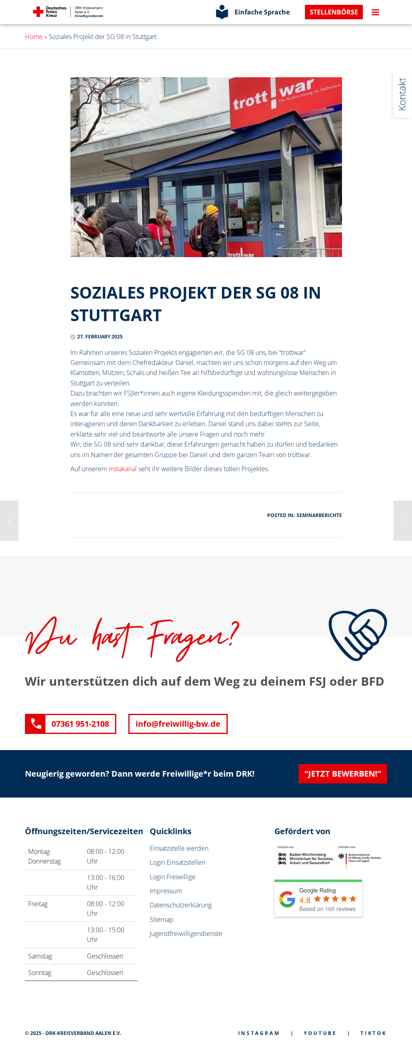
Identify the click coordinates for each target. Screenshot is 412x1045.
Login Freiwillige (173, 876)
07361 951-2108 (80, 723)
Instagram (259, 1033)
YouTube (320, 1033)
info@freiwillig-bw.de (178, 723)
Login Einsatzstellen (177, 862)
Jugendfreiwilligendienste (186, 933)
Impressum (166, 890)
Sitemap (161, 919)
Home (34, 36)
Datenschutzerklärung (181, 905)
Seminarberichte (319, 515)
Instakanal (123, 468)
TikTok (373, 1033)
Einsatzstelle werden (179, 848)
